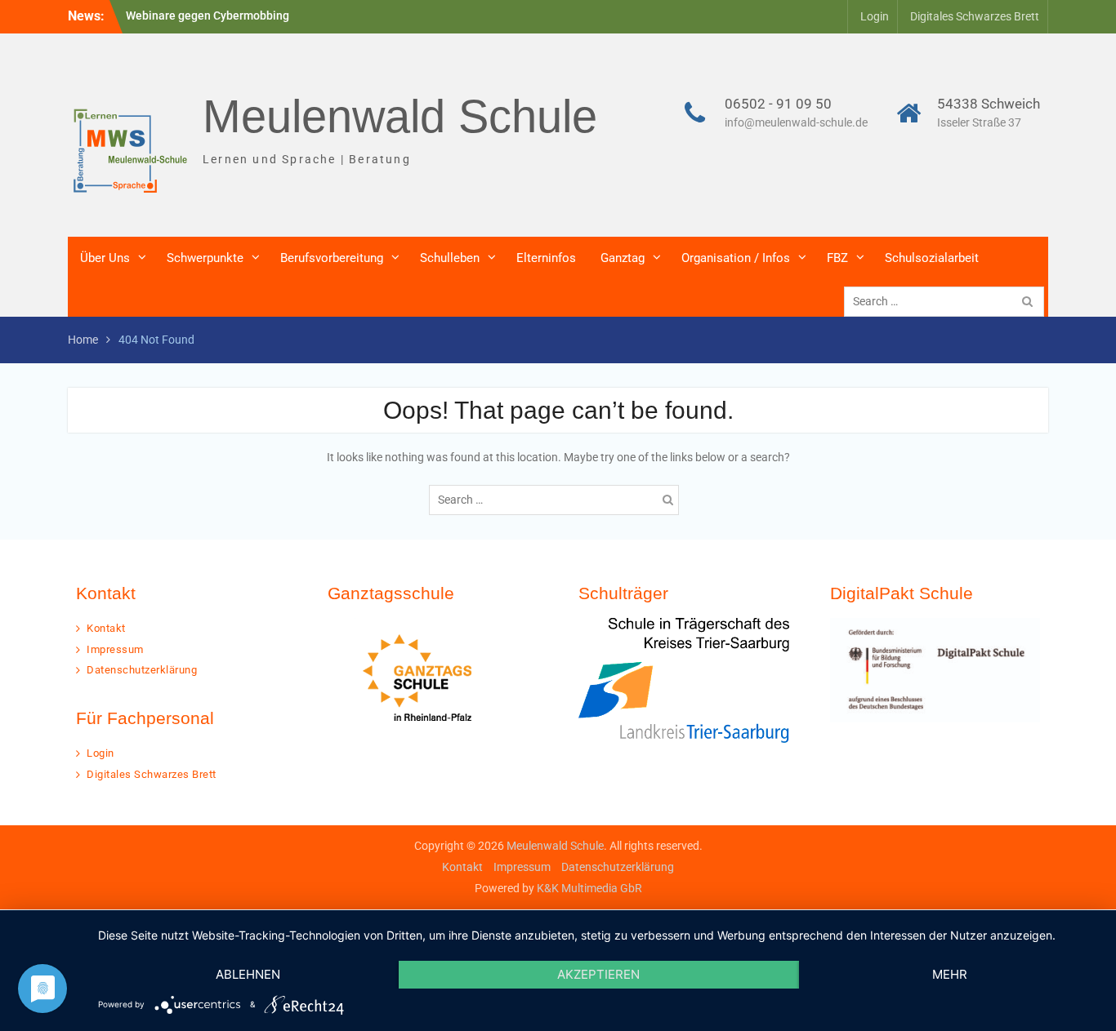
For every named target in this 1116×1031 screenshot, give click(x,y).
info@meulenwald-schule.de (796, 122)
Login (874, 16)
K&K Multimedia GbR (589, 888)
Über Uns (105, 258)
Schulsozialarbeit (932, 258)
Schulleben (450, 258)
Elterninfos (546, 258)
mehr (949, 974)
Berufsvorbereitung (331, 258)
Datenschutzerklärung (142, 670)
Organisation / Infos (735, 258)
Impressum (115, 649)
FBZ (837, 258)
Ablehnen (248, 974)
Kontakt (106, 628)
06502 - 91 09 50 (778, 104)
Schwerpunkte (205, 258)
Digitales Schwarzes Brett (974, 16)
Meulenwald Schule (400, 116)
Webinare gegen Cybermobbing (207, 15)
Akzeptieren (598, 974)
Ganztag (622, 258)
